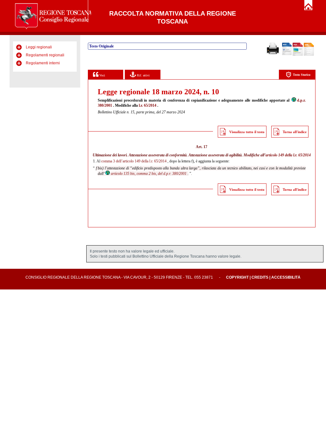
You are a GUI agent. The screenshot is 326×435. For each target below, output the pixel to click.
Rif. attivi (143, 75)
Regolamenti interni (43, 63)
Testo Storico (301, 74)
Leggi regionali (39, 47)
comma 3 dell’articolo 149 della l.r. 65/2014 (134, 161)
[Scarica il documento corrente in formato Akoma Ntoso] (309, 54)
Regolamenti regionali (45, 55)
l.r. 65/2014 (147, 105)
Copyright (237, 277)
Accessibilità (286, 277)
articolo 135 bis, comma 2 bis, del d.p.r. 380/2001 (149, 173)
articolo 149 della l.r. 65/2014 (288, 155)
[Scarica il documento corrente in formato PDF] (298, 54)
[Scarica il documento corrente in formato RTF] (287, 54)
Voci (101, 75)
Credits (260, 277)
